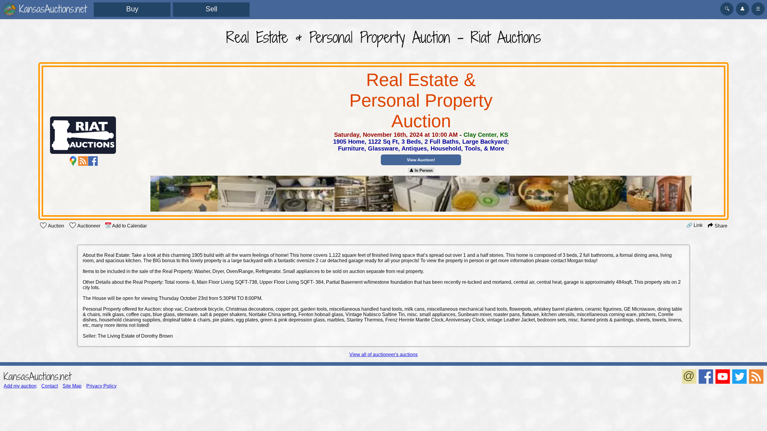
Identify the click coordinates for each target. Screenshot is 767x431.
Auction (55, 225)
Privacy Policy (101, 385)
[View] (420, 194)
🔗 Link (694, 225)
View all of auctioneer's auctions (383, 354)
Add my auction (20, 385)
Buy (132, 9)
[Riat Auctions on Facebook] (93, 161)
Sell (211, 9)
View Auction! (421, 159)
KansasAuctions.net (37, 376)
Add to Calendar (129, 225)
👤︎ (742, 8)
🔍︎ (727, 8)
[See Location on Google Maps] (73, 161)
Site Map (72, 385)
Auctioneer (88, 225)
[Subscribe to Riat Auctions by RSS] (83, 161)
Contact (49, 385)
